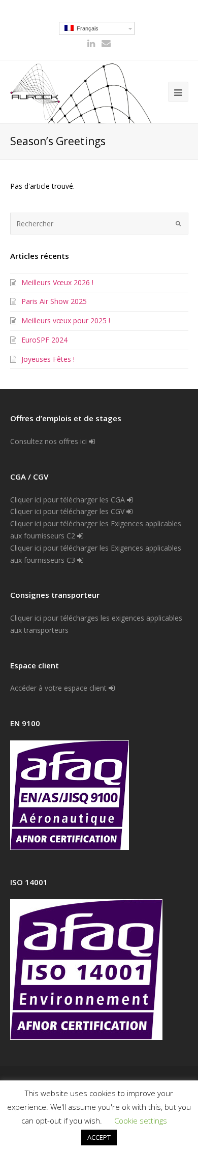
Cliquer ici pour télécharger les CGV (68, 511)
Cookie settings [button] (140, 1120)
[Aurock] (35, 91)
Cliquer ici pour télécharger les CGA (68, 499)
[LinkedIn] (91, 43)
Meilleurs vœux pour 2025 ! (65, 320)
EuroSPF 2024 (44, 340)
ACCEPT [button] (99, 1137)
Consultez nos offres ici (49, 441)
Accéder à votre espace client (59, 688)
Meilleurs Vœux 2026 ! (57, 282)
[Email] (106, 43)
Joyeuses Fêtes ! (48, 359)
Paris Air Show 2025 (54, 301)
